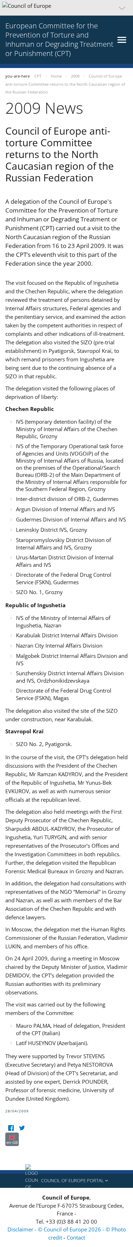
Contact (76, 1237)
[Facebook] (10, 1128)
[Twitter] (21, 1128)
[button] (66, 8)
